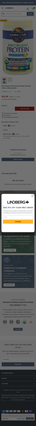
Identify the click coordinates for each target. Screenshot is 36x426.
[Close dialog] (32, 195)
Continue (18, 221)
